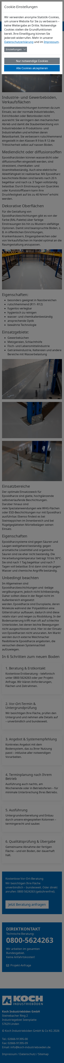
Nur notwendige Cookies (32, 61)
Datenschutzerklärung (18, 42)
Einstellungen (14, 49)
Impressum (51, 42)
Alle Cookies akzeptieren (32, 68)
